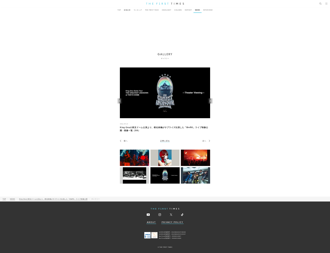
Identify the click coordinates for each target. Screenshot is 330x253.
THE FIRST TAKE (152, 10)
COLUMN (178, 10)
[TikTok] (182, 214)
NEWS (197, 10)
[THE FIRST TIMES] (165, 4)
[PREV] (119, 101)
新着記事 (127, 10)
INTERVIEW (208, 10)
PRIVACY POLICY (172, 222)
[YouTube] (148, 214)
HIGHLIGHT (166, 10)
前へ (126, 141)
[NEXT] (210, 101)
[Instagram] (159, 214)
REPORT (188, 10)
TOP (119, 10)
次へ (204, 141)
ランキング (138, 10)
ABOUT (151, 222)
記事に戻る (165, 141)
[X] (171, 214)
